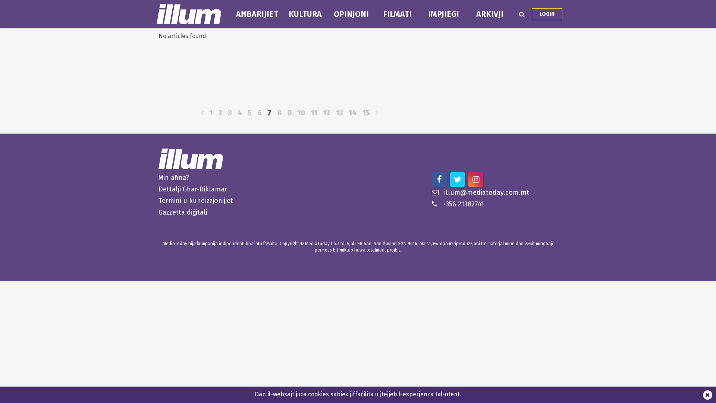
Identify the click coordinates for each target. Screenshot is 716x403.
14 (353, 113)
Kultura (305, 14)
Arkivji (489, 14)
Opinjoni (351, 14)
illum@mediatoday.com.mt (486, 192)
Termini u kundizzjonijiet (195, 201)
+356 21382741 (463, 204)
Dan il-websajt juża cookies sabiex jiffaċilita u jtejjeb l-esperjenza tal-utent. (358, 394)
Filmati (397, 14)
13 (339, 113)
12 (326, 113)
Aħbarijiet (257, 14)
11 (314, 113)
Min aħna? (173, 178)
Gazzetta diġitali (182, 212)
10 (301, 113)
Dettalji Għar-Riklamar (192, 189)
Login (547, 14)
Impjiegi (443, 14)
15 (366, 113)
